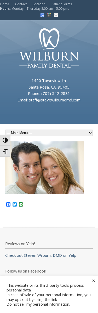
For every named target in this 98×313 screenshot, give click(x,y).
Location (39, 4)
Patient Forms (61, 4)
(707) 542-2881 (55, 93)
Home (4, 4)
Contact (21, 4)
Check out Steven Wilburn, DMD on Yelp (40, 255)
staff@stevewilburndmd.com (54, 99)
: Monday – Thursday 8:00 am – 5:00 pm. (34, 8)
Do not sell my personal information (38, 304)
